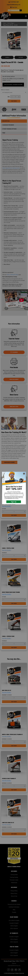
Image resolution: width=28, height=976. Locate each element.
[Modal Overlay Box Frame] (14, 488)
